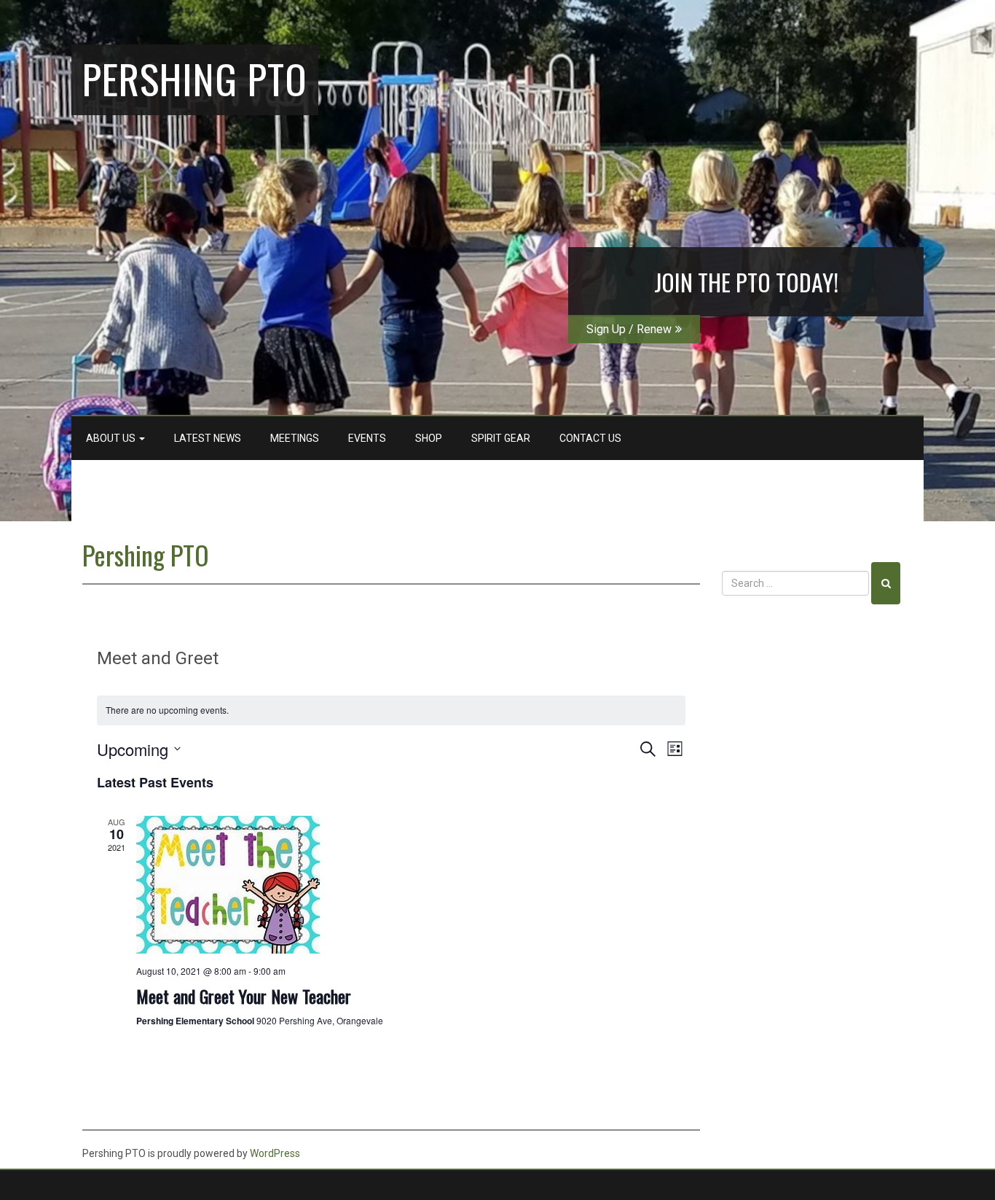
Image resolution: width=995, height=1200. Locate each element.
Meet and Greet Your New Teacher (243, 996)
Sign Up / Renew (629, 329)
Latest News (207, 438)
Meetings (294, 438)
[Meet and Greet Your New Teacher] (411, 885)
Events (367, 438)
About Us (112, 438)
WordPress (275, 1153)
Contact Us (590, 438)
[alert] (391, 710)
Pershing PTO (194, 78)
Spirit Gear (500, 438)
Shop (428, 438)
